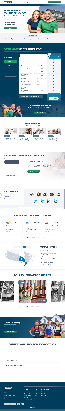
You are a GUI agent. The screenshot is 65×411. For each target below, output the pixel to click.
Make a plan (54, 98)
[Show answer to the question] (58, 351)
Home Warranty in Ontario (47, 250)
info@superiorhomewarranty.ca (11, 395)
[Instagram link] (57, 404)
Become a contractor (21, 4)
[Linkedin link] (60, 404)
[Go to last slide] (21, 237)
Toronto (49, 264)
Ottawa (43, 264)
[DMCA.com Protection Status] (32, 407)
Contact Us (45, 4)
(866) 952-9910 (9, 397)
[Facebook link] (50, 404)
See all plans (40, 112)
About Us (31, 4)
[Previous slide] (20, 306)
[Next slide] (44, 237)
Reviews (38, 4)
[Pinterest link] (55, 404)
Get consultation (11, 28)
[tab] (27, 237)
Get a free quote (55, 2)
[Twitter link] (53, 404)
